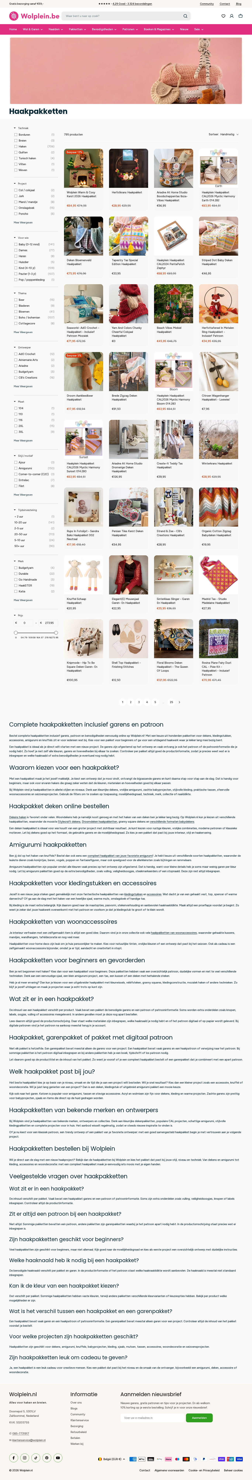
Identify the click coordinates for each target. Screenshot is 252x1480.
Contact (225, 3)
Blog (238, 3)
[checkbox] (35, 135)
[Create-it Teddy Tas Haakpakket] (173, 439)
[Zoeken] (185, 16)
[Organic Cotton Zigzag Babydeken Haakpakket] (218, 507)
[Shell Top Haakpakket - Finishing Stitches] (128, 638)
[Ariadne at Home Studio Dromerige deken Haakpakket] (128, 439)
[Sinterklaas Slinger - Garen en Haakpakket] (173, 574)
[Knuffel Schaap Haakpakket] (83, 574)
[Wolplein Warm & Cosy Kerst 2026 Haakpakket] (83, 168)
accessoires (154, 894)
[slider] (16, 633)
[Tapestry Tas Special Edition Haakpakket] (128, 236)
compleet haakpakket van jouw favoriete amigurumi (120, 855)
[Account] (231, 16)
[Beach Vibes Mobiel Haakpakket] (173, 303)
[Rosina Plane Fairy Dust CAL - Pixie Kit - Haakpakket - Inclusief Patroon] (218, 638)
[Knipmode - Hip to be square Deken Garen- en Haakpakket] (83, 638)
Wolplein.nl (26, 1470)
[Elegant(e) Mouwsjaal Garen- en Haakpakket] (128, 574)
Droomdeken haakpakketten (99, 821)
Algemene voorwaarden (169, 1470)
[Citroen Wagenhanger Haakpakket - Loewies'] (218, 371)
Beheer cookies (233, 1470)
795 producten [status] (73, 134)
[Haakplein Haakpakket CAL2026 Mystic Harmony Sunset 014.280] (83, 439)
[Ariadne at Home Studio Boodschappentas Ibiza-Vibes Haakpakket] (173, 168)
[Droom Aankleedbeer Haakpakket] (83, 371)
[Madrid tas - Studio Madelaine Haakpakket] (218, 574)
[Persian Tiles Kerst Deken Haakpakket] (128, 507)
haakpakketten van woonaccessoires (174, 932)
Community (207, 3)
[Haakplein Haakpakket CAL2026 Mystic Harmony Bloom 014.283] (173, 371)
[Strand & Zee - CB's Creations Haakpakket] (173, 507)
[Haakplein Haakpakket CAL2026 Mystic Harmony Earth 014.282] (218, 168)
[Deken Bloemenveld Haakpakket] (83, 236)
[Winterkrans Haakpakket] (218, 439)
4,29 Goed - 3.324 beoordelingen (132, 3)
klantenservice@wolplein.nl (29, 1440)
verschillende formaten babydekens (172, 821)
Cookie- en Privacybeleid (204, 1470)
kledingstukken (133, 894)
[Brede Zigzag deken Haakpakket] (128, 371)
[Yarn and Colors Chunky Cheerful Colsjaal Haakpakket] (128, 303)
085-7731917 (20, 1433)
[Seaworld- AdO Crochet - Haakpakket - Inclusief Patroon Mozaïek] (83, 303)
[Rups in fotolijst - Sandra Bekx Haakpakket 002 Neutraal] (83, 507)
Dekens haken (17, 817)
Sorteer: (221, 134)
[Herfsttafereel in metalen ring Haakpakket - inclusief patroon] (218, 303)
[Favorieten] (223, 16)
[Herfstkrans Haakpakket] (128, 168)
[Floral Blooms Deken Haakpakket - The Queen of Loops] (173, 638)
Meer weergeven (23, 222)
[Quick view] (144, 184)
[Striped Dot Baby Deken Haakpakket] (218, 236)
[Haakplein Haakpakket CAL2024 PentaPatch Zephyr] (173, 236)
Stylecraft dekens (69, 821)
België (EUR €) (112, 1459)
